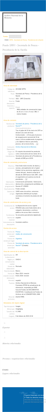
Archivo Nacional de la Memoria (26, 147)
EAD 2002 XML (13, 337)
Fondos (5, 36)
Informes (10, 323)
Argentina (19, 238)
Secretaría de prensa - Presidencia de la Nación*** (22, 364)
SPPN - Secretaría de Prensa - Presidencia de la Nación (26, 40)
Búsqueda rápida (15, 36)
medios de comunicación (24, 234)
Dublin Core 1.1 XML (15, 331)
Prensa (18, 232)
